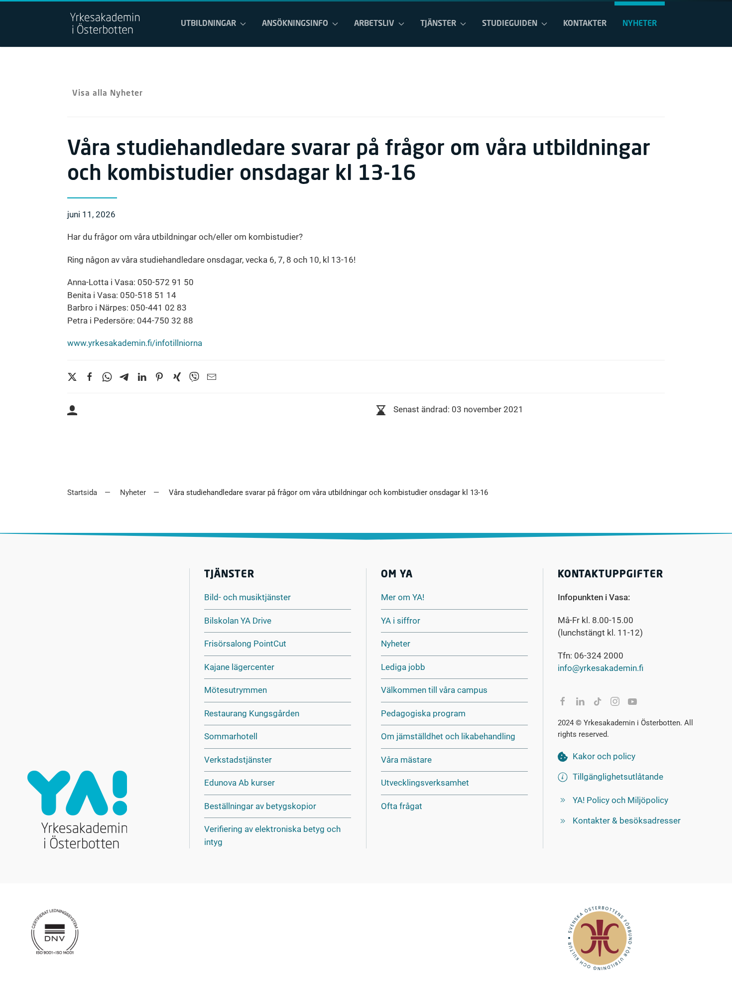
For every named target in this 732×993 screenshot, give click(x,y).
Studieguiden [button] (509, 24)
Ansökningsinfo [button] (295, 24)
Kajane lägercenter (239, 667)
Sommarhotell (230, 736)
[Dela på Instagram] (615, 701)
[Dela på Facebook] (563, 701)
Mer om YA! (402, 597)
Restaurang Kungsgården (251, 713)
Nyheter (639, 24)
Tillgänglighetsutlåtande (618, 777)
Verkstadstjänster (238, 760)
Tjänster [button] (438, 24)
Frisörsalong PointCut (245, 644)
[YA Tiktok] (598, 701)
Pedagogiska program (423, 713)
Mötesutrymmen (235, 690)
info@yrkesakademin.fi (600, 668)
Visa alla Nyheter (107, 94)
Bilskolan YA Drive (237, 621)
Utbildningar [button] (208, 24)
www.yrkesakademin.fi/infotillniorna (134, 343)
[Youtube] (632, 701)
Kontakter (585, 24)
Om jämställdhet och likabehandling (448, 736)
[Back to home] (104, 23)
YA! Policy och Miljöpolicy (620, 800)
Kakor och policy (604, 756)
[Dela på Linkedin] (580, 701)
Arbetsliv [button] (374, 24)
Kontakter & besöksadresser (627, 821)
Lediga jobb (403, 667)
